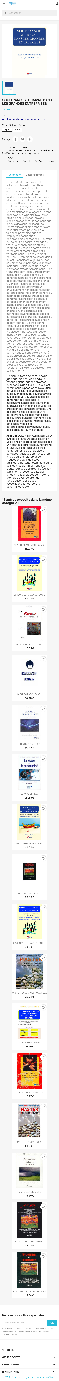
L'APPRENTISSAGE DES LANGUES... (29, 545)
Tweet (22, 139)
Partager (15, 139)
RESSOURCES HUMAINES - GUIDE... (30, 594)
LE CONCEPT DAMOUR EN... (29, 644)
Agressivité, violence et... (29, 1192)
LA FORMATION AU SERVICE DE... (29, 1092)
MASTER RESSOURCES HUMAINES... (29, 992)
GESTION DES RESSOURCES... (29, 843)
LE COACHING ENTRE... (29, 893)
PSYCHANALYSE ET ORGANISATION (29, 1291)
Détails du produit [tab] (36, 174)
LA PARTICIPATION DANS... (29, 694)
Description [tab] (15, 174)
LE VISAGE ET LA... (29, 793)
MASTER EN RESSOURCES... (29, 1142)
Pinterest (30, 139)
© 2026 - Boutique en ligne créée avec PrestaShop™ (29, 1377)
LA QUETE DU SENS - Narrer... (29, 1241)
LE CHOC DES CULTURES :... (29, 744)
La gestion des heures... (29, 1042)
